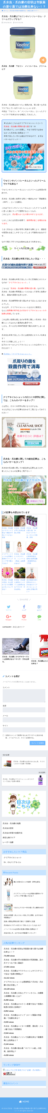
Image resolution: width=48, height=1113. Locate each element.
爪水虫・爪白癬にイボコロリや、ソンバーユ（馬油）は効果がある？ (19, 558)
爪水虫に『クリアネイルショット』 (17, 354)
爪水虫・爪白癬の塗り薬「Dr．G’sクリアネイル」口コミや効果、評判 (32, 532)
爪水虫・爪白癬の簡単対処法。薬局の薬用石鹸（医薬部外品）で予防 (31, 558)
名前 (4, 706)
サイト (5, 726)
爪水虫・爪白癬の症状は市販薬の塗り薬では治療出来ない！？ (24, 4)
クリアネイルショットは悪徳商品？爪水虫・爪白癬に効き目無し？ (23, 983)
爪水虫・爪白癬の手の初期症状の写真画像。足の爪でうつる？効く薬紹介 (23, 961)
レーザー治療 (8, 842)
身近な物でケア (19, 627)
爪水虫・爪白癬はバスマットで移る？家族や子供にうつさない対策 (7, 532)
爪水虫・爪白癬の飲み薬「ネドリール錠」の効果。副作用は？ (22, 1049)
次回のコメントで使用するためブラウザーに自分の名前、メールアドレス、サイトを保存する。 (24, 736)
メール (5, 716)
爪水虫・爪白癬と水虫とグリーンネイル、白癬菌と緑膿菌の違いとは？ (23, 994)
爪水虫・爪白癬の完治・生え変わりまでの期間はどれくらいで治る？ (7, 584)
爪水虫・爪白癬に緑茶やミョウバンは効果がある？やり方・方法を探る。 (19, 584)
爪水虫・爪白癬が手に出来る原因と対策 (19, 530)
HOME (25, 1101)
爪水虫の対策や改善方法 (12, 833)
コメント (6, 687)
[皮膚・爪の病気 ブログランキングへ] (9, 1073)
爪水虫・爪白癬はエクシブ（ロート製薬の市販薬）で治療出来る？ (22, 1016)
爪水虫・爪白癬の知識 (12, 823)
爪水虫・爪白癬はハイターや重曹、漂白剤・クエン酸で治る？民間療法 (23, 1027)
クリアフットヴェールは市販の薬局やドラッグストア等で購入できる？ (7, 558)
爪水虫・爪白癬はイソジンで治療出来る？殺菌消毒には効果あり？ (23, 1038)
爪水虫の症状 (8, 828)
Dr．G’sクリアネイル (12, 862)
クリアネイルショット (13, 857)
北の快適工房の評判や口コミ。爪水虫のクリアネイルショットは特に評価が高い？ (31, 585)
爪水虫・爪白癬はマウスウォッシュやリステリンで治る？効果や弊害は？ (23, 972)
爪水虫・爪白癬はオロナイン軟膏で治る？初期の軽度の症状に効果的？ (23, 1005)
